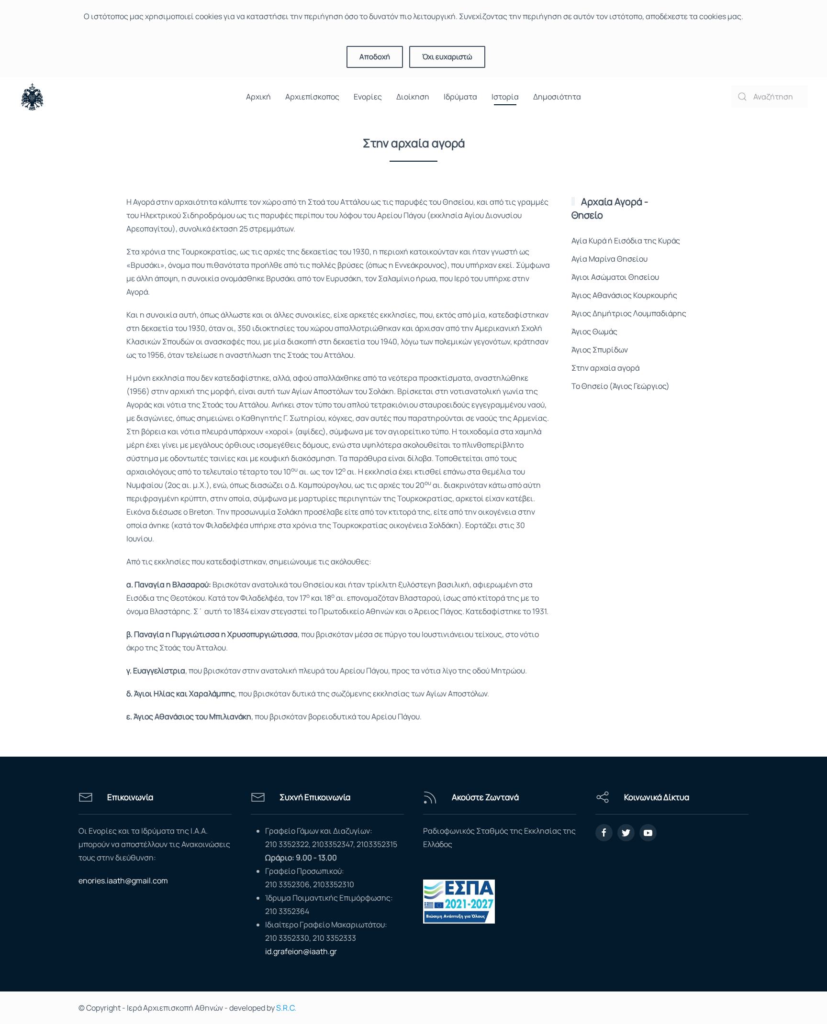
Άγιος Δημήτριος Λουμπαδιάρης (628, 313)
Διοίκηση (412, 96)
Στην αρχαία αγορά (605, 368)
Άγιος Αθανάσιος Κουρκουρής (624, 295)
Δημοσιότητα (557, 96)
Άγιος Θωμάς (594, 331)
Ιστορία (505, 96)
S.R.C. (286, 1007)
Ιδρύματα (460, 96)
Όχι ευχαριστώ (447, 57)
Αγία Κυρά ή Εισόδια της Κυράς (625, 240)
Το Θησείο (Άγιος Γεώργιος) (620, 386)
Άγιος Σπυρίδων (599, 349)
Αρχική (258, 96)
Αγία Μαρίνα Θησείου (609, 258)
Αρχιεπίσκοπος (312, 96)
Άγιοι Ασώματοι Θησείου (615, 277)
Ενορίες (368, 96)
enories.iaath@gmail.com (123, 880)
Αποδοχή (374, 57)
